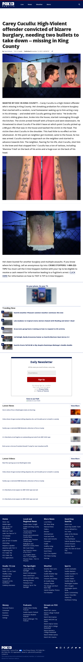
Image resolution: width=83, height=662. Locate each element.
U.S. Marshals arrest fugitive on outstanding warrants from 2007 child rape (26, 437)
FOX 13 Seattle (18, 51)
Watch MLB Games (50, 617)
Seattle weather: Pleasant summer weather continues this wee (38, 313)
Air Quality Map (49, 581)
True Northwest (70, 539)
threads (72, 647)
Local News (48, 522)
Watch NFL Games (50, 610)
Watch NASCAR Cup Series (50, 620)
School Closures (70, 544)
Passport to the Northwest (7, 582)
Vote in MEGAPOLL (71, 529)
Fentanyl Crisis (28, 583)
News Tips (5, 522)
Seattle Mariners (70, 571)
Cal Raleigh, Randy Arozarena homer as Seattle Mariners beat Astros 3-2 (41, 337)
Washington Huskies (71, 583)
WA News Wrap (49, 524)
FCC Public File (7, 553)
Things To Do (69, 536)
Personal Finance (8, 608)
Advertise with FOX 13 (9, 548)
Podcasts (27, 605)
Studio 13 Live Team (9, 571)
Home (5, 519)
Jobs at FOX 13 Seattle (9, 541)
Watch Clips (6, 569)
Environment (48, 549)
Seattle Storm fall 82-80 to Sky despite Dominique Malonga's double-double (43, 345)
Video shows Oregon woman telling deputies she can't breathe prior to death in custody (30, 419)
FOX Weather (48, 593)
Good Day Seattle (69, 520)
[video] (75, 465)
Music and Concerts (50, 539)
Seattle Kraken (69, 579)
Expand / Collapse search (79, 4)
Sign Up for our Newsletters (7, 527)
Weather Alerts (49, 576)
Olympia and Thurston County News (30, 540)
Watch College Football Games (51, 614)
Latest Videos (8, 458)
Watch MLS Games (50, 637)
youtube (56, 647)
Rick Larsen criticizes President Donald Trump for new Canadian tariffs (25, 446)
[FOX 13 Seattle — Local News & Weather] (9, 4)
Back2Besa (68, 553)
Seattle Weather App (50, 574)
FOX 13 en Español (50, 553)
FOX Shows (6, 538)
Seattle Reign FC (70, 581)
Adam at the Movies (71, 534)
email (79, 647)
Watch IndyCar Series (51, 624)
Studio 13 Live (8, 566)
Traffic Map (48, 571)
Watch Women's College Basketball (50, 631)
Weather (48, 566)
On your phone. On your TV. (37, 286)
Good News (48, 551)
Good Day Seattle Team (73, 527)
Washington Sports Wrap (71, 589)
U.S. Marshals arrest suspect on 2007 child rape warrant (20, 490)
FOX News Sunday (50, 556)
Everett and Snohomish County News (30, 536)
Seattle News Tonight (30, 524)
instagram (60, 647)
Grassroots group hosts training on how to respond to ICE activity (39, 329)
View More (75, 406)
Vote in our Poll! (32, 399)
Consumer (47, 541)
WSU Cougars (69, 586)
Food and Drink (49, 536)
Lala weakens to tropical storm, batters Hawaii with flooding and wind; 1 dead (44, 321)
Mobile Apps (6, 524)
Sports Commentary (71, 593)
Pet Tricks (68, 532)
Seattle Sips (6, 579)
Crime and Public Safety (31, 578)
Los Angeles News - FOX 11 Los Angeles (29, 555)
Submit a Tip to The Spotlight (29, 586)
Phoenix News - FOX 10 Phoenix (31, 560)
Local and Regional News (30, 520)
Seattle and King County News (31, 527)
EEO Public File (7, 555)
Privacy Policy (43, 389)
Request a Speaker (8, 545)
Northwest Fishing (71, 600)
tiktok (68, 647)
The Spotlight (29, 566)
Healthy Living (48, 546)
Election (46, 532)
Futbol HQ (68, 597)
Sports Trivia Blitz (70, 595)
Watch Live (68, 524)
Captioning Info (7, 550)
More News (49, 519)
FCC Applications (7, 558)
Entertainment (48, 534)
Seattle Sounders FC (71, 574)
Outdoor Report (70, 546)
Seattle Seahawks (70, 569)
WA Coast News (28, 548)
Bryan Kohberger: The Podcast (30, 620)
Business (5, 613)
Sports (68, 566)
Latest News (8, 405)
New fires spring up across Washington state (16, 463)
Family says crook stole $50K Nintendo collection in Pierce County (23, 428)
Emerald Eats (6, 576)
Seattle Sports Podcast (30, 612)
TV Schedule (6, 536)
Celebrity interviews (8, 585)
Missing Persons (28, 580)
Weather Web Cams (50, 569)
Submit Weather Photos (72, 541)
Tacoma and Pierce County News (29, 532)
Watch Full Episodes (29, 573)
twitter (76, 647)
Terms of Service (43, 391)
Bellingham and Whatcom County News (31, 544)
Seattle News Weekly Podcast (30, 609)
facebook (64, 647)
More (49, 4)
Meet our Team (7, 531)
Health (46, 544)
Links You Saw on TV (9, 533)
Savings (4, 618)
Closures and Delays (50, 579)
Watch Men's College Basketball (51, 627)
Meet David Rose (29, 575)
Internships (6, 543)
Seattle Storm (69, 576)
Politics (46, 529)
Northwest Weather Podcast (29, 615)
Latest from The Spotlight (28, 570)
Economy (5, 615)
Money (5, 605)
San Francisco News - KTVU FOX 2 (30, 551)
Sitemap (46, 558)
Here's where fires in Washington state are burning (18, 410)
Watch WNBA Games (51, 635)
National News (49, 527)
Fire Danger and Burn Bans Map (51, 587)
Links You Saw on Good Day (72, 549)
